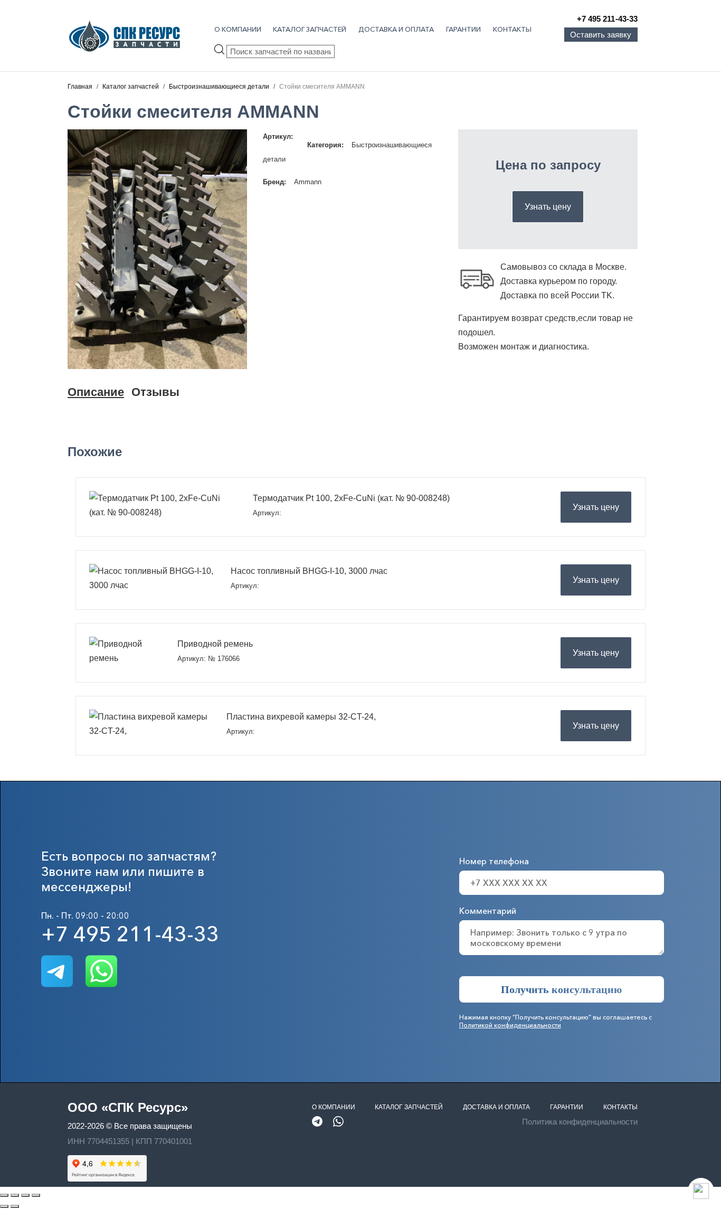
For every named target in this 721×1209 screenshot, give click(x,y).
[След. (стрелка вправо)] (15, 1206)
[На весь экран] (15, 1195)
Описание (96, 392)
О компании (237, 29)
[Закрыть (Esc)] (36, 1195)
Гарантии (463, 29)
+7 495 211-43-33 (607, 18)
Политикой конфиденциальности (510, 1025)
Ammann (307, 182)
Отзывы (155, 392)
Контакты (512, 29)
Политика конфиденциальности (580, 1121)
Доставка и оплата (396, 29)
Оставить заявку (600, 34)
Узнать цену (548, 206)
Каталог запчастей (309, 29)
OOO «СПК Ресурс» (128, 1107)
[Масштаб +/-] (4, 1195)
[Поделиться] (25, 1195)
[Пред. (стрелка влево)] (4, 1206)
